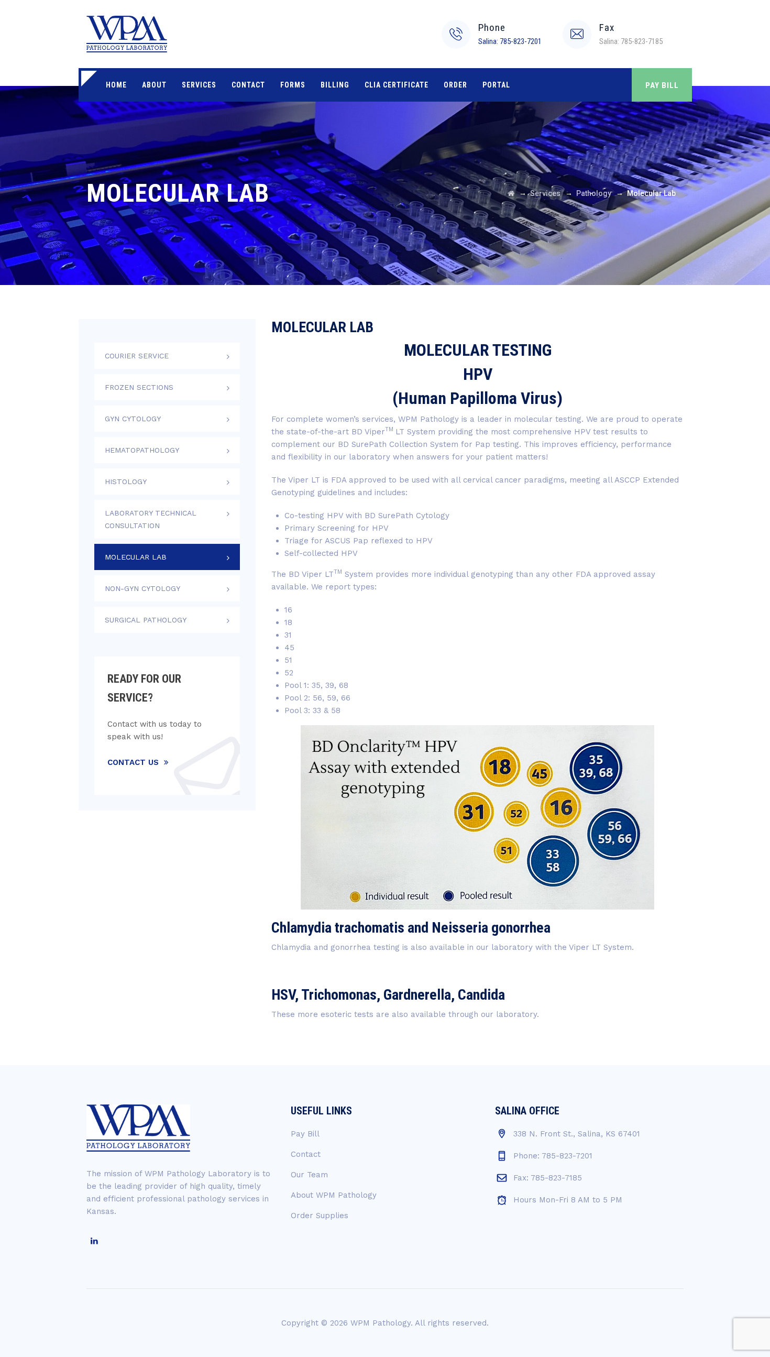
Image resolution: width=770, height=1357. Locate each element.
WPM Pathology (380, 1323)
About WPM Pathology (334, 1195)
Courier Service (137, 356)
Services (199, 85)
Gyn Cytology (133, 418)
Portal (496, 85)
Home (116, 85)
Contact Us (133, 762)
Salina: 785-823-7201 (510, 41)
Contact (248, 85)
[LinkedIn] (94, 1241)
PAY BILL (662, 85)
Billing (335, 85)
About (154, 85)
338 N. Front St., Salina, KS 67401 (576, 1134)
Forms (292, 85)
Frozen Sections (139, 387)
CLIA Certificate (396, 85)
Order (455, 85)
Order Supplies (319, 1215)
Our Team (309, 1174)
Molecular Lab (136, 557)
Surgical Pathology (145, 620)
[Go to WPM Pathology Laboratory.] (511, 193)
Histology (126, 481)
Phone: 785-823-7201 (552, 1156)
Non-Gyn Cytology (142, 588)
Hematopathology (142, 450)
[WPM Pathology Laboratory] (126, 34)
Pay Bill (305, 1134)
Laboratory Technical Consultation (150, 519)
